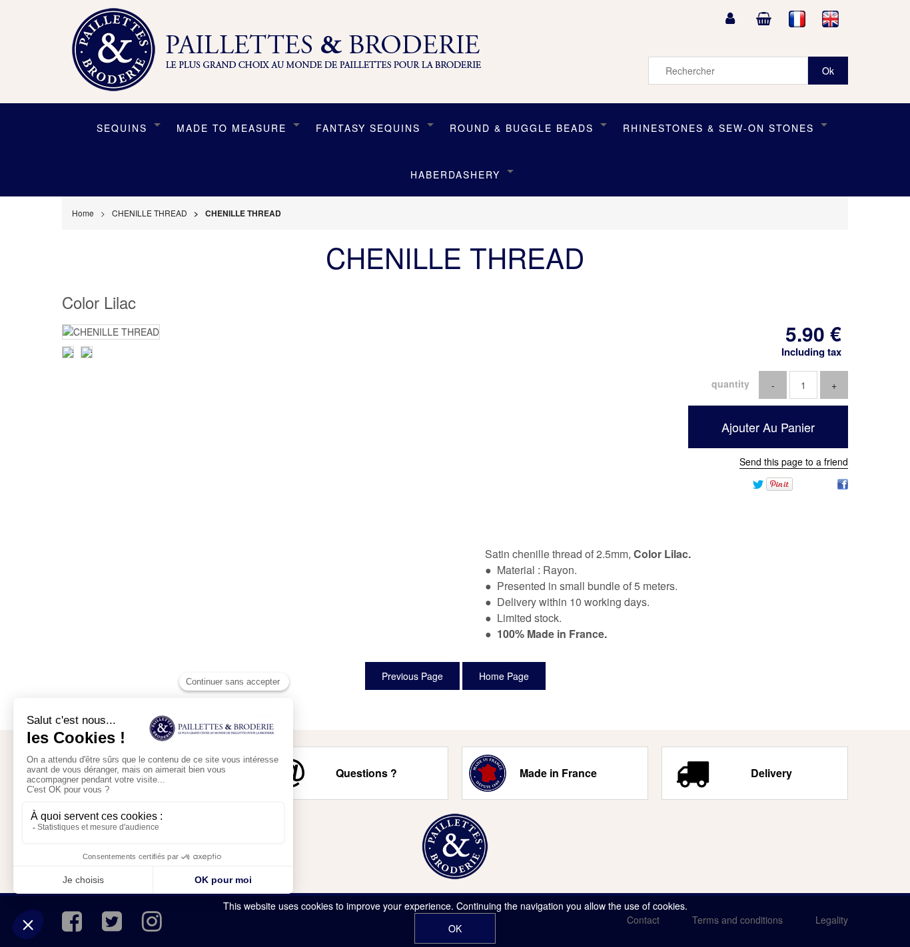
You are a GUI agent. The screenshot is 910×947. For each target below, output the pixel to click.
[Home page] (281, 50)
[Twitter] (758, 482)
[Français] (797, 18)
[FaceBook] (842, 482)
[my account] (730, 18)
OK (455, 928)
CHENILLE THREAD (455, 257)
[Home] (455, 846)
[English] (830, 18)
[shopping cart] (763, 18)
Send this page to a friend (793, 461)
